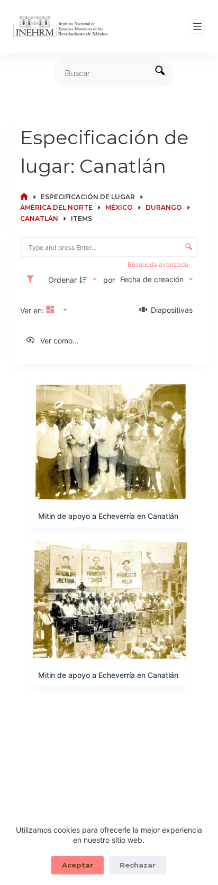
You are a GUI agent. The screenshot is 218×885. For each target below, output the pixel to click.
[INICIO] (24, 197)
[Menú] (197, 26)
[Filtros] (33, 279)
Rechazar (138, 865)
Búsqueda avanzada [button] (159, 264)
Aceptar (77, 865)
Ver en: (33, 310)
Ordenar (62, 279)
